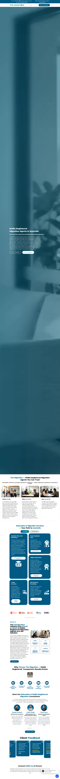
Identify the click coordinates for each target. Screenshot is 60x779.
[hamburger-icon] (31, 5)
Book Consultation (28, 252)
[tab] (25, 531)
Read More (16, 748)
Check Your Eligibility (15, 252)
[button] (27, 617)
